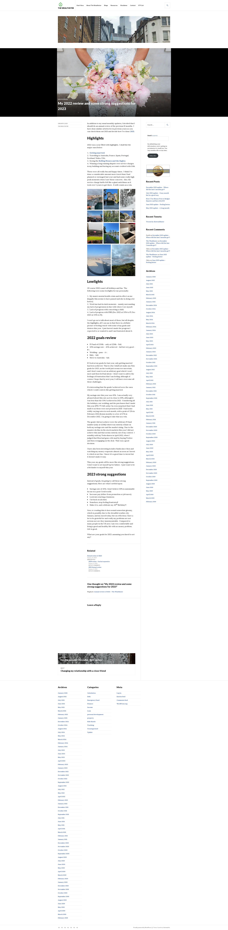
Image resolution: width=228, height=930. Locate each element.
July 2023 (149, 334)
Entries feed (121, 696)
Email (152, 135)
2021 (132, 131)
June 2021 (149, 405)
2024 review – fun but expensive (99, 561)
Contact (133, 5)
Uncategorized (63, 99)
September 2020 (151, 437)
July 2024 (149, 316)
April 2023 (149, 344)
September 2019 (151, 480)
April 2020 (150, 455)
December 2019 (151, 469)
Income (90, 707)
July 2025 (149, 284)
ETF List (141, 5)
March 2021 (150, 416)
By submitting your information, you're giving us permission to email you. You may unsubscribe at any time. (157, 147)
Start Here (80, 5)
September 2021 (151, 398)
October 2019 (150, 476)
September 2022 (151, 366)
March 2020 (150, 459)
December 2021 (151, 391)
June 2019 (149, 487)
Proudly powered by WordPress (142, 927)
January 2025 (151, 302)
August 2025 (150, 280)
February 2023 (151, 348)
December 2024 (151, 305)
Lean (89, 711)
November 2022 (151, 359)
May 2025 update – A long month (157, 208)
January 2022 (150, 387)
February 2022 (151, 384)
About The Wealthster (93, 5)
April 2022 (149, 380)
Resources (114, 5)
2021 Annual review (95, 567)
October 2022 (150, 362)
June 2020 (149, 448)
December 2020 (151, 427)
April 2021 (149, 412)
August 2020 (150, 441)
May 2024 (149, 319)
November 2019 (151, 473)
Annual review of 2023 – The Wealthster (108, 592)
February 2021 (151, 419)
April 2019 (149, 494)
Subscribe (153, 156)
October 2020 (151, 434)
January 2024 (151, 330)
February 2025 (151, 298)
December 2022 (151, 355)
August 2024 (150, 312)
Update (89, 732)
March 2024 (150, 323)
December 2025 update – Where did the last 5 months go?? (157, 243)
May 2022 (149, 377)
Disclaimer (123, 5)
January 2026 (151, 277)
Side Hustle (91, 721)
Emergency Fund (93, 700)
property (90, 718)
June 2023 (149, 337)
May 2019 (149, 491)
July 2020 (149, 444)
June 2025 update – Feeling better (158, 204)
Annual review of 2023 (94, 556)
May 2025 (149, 291)
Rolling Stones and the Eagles (112, 161)
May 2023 (149, 341)
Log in (119, 693)
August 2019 (150, 484)
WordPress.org (122, 704)
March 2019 (150, 498)
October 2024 (151, 309)
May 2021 (149, 409)
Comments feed (122, 700)
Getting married (97, 153)
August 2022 (150, 369)
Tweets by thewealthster (155, 222)
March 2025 (150, 294)
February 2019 (151, 501)
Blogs (106, 5)
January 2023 (151, 352)
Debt (89, 696)
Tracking (90, 725)
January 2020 (151, 466)
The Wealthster (66, 8)
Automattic (166, 927)
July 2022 (149, 373)
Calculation (91, 693)
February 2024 (151, 327)
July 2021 (149, 402)
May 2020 (149, 452)
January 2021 (150, 423)
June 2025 (149, 287)
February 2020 (151, 462)
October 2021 (150, 394)
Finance (90, 704)
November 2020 (151, 430)
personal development (95, 714)
